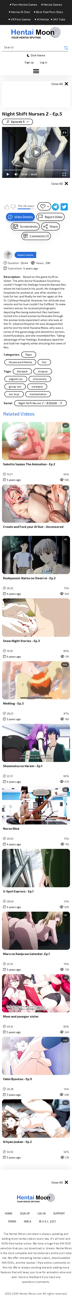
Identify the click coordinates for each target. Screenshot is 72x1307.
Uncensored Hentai (20, 362)
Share (54, 226)
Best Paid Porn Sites (49, 12)
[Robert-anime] (8, 255)
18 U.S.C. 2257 (47, 1221)
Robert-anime (25, 254)
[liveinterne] (64, 1221)
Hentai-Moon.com (30, 1293)
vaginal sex (16, 379)
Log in (43, 62)
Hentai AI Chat (20, 12)
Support (59, 1213)
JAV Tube (59, 19)
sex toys (14, 394)
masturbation (38, 394)
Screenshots (29, 226)
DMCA (27, 1221)
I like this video (6, 206)
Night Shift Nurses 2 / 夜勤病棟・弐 (41, 403)
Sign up (29, 62)
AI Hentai (43, 19)
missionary (40, 379)
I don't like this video (13, 206)
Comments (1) (39, 236)
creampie (37, 386)
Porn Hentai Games (24, 4)
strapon (43, 371)
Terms (12, 1221)
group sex (15, 386)
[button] (36, 71)
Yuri (44, 362)
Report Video (54, 217)
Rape (29, 354)
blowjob (22, 371)
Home (8, 1213)
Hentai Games (53, 4)
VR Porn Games (21, 19)
